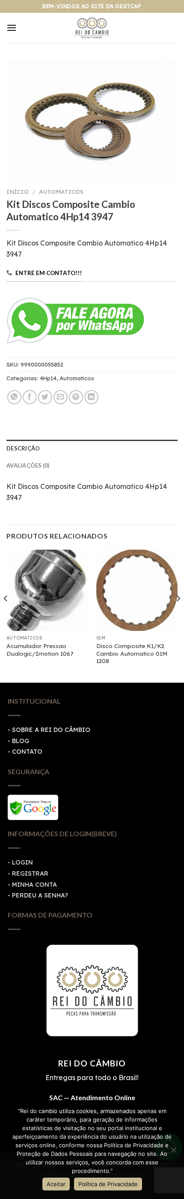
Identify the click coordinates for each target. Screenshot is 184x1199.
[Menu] (11, 27)
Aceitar (56, 1184)
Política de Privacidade (108, 1184)
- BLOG (18, 741)
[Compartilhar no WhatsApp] (14, 397)
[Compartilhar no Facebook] (30, 397)
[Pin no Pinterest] (76, 397)
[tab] (92, 448)
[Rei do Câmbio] (92, 28)
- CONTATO (25, 751)
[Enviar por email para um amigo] (60, 397)
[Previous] (6, 615)
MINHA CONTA (34, 884)
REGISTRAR (30, 873)
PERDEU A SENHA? (40, 895)
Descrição (23, 448)
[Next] (178, 615)
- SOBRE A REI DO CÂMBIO (49, 730)
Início (17, 191)
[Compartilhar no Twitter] (45, 397)
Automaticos (61, 191)
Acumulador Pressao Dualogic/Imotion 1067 (39, 649)
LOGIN (22, 862)
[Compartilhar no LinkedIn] (91, 397)
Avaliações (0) (28, 465)
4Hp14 (48, 378)
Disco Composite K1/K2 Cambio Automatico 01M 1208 (131, 653)
